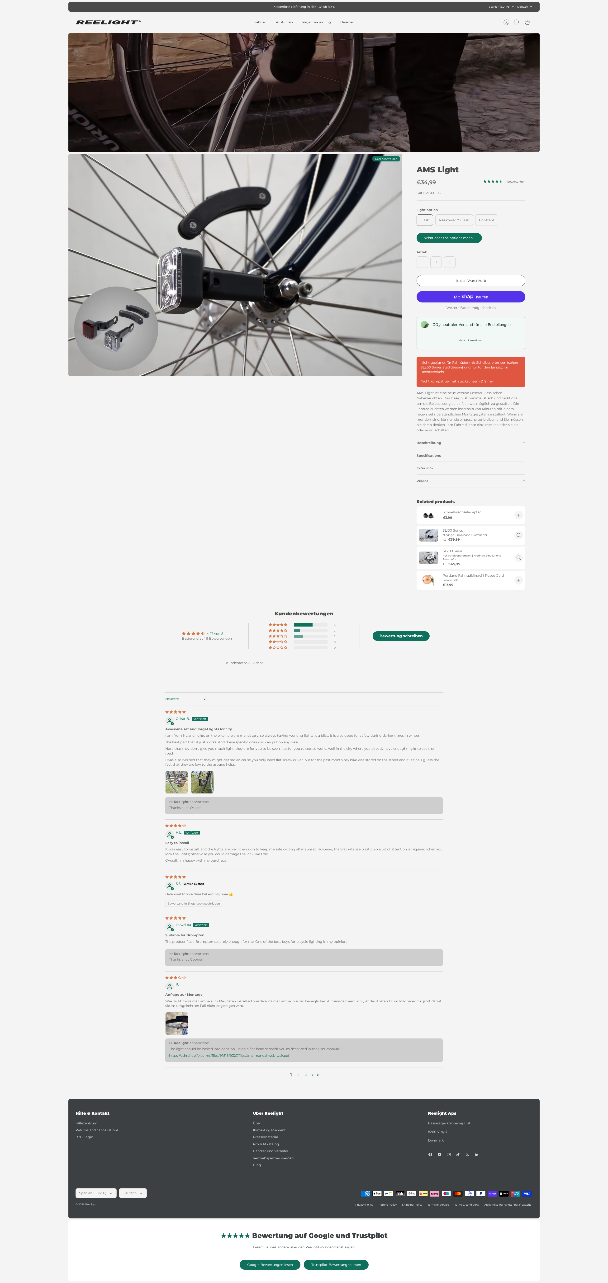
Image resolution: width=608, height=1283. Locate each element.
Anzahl (422, 252)
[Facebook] (430, 1154)
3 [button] (306, 1075)
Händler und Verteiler (270, 1151)
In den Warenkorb (471, 280)
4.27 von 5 (215, 634)
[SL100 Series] (428, 535)
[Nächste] (376, 6)
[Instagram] (448, 1154)
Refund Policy (388, 1204)
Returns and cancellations (97, 1130)
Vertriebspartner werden (273, 1158)
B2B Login (84, 1137)
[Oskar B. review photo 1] (176, 782)
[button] (278, 625)
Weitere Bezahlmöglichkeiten (471, 308)
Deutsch (522, 6)
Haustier (347, 22)
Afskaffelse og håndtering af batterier (508, 1204)
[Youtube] (439, 1154)
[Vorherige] (231, 6)
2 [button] (298, 1075)
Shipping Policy (412, 1204)
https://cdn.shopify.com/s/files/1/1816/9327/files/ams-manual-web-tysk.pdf (229, 1055)
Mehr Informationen (471, 340)
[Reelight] (108, 22)
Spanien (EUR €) (499, 6)
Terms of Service (438, 1204)
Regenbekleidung (316, 22)
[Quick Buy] (518, 535)
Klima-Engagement (269, 1130)
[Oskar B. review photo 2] (202, 782)
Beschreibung (429, 443)
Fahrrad (260, 22)
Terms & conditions (467, 1204)
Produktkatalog (266, 1144)
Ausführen (284, 22)
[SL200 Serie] (428, 558)
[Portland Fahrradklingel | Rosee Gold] (428, 580)
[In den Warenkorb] (518, 515)
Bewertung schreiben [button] (401, 636)
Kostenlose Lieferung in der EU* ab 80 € (304, 7)
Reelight (90, 1204)
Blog (257, 1165)
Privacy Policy (364, 1204)
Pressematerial (265, 1137)
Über (257, 1123)
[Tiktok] (458, 1154)
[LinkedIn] (476, 1154)
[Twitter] (467, 1154)
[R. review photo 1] (176, 1023)
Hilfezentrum (86, 1123)
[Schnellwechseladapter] (428, 515)
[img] (175, 712)
